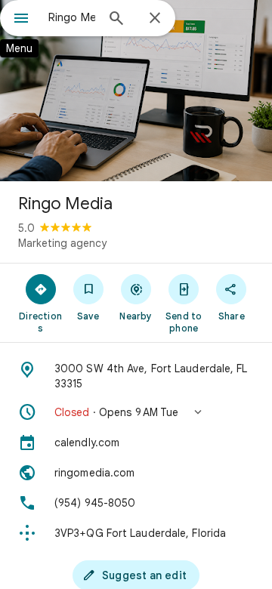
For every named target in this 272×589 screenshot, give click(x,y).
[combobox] (71, 17)
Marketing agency (62, 243)
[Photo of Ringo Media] (136, 90)
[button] (136, 412)
